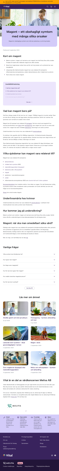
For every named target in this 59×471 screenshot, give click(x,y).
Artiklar (24, 440)
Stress (5, 192)
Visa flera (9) (29, 288)
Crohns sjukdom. (43, 180)
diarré (20, 125)
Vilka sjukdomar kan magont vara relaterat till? (19, 91)
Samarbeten (25, 443)
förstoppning (28, 125)
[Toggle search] (47, 6)
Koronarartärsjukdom (9, 184)
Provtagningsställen (27, 437)
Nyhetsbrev (43, 446)
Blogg (41, 443)
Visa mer (28, 102)
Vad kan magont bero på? (13, 88)
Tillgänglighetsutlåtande (43, 466)
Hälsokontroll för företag (10, 443)
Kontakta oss (6, 437)
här (27, 237)
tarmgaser (29, 123)
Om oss (5, 440)
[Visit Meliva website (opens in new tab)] (8, 463)
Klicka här (14, 397)
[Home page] (6, 6)
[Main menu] (55, 6)
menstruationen (37, 131)
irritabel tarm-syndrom (11, 164)
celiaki (7, 178)
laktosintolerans (9, 161)
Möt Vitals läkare (44, 440)
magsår (7, 172)
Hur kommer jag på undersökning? (16, 97)
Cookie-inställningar (8, 466)
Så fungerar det (44, 437)
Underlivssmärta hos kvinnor (14, 94)
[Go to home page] (8, 455)
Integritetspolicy (29, 466)
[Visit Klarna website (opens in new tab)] (20, 463)
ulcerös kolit (32, 180)
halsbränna (28, 127)
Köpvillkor (19, 466)
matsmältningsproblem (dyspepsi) (14, 167)
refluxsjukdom (18, 169)
